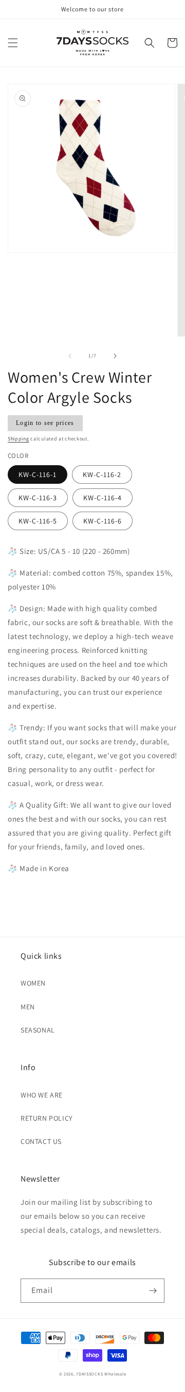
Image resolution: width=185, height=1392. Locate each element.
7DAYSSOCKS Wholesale (101, 1374)
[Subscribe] (152, 1291)
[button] (13, 42)
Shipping (18, 438)
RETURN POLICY (47, 1118)
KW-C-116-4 (102, 497)
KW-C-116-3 (37, 497)
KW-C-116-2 (102, 474)
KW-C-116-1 (37, 474)
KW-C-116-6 (102, 521)
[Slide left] (70, 356)
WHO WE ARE (42, 1095)
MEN (28, 1006)
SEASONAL (38, 1030)
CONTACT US (41, 1141)
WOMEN (33, 983)
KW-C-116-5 (37, 521)
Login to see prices (45, 423)
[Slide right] (115, 356)
